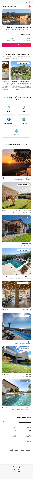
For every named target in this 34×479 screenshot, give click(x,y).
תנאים (14, 471)
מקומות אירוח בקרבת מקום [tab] (25, 421)
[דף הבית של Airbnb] (30, 6)
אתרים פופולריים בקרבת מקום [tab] (9, 421)
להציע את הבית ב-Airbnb (9, 6)
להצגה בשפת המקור (7, 2)
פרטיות (18, 471)
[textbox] (24, 40)
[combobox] (16, 35)
